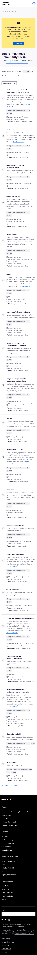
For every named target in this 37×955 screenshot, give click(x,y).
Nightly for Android (9, 875)
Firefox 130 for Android (14, 450)
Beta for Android (8, 868)
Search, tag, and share (15, 512)
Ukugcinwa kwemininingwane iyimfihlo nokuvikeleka (20, 260)
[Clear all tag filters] (32, 71)
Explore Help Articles (9, 825)
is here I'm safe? (12, 234)
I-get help (26, 71)
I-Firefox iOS (12, 297)
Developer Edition (8, 861)
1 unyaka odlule (24, 157)
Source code (6, 815)
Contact (4, 952)
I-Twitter (5, 819)
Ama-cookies (6, 949)
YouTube (5, 920)
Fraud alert (10, 490)
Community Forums (9, 11)
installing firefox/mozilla (15, 525)
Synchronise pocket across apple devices (14, 657)
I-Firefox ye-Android (14, 117)
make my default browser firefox (18, 312)
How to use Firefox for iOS (16, 299)
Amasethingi (28, 183)
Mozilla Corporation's (13, 924)
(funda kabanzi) (18, 142)
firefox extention (12, 130)
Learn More (18, 43)
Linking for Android (13, 734)
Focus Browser (7, 850)
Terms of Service (8, 942)
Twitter (2, 920)
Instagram (9, 920)
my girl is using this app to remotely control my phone (16, 380)
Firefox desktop (7, 840)
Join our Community (9, 822)
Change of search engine (15, 554)
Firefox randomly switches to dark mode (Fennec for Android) (17, 91)
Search (25, 3)
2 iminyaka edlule (26, 122)
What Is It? (6, 889)
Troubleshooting (29, 643)
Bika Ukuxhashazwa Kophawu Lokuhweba (17, 812)
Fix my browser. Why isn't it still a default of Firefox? (16, 344)
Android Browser (8, 843)
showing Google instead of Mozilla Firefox (15, 167)
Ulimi (3, 910)
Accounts (27, 776)
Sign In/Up (5, 886)
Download (5, 836)
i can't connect (11, 762)
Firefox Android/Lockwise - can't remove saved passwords (17, 691)
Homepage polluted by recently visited (20, 618)
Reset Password (7, 893)
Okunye (26, 117)
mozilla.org (6, 939)
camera (9, 419)
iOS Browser (6, 847)
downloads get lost (13, 196)
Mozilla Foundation (17, 926)
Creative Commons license (24, 934)
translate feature (12, 590)
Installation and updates (16, 221)
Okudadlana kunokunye (10, 785)
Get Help (5, 899)
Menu (29, 3)
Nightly (4, 871)
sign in (8, 274)
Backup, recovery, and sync (17, 677)
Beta (3, 865)
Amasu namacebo (29, 437)
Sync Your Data (7, 896)
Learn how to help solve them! (17, 63)
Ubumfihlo (5, 945)
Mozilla (6, 799)
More (31, 76)
